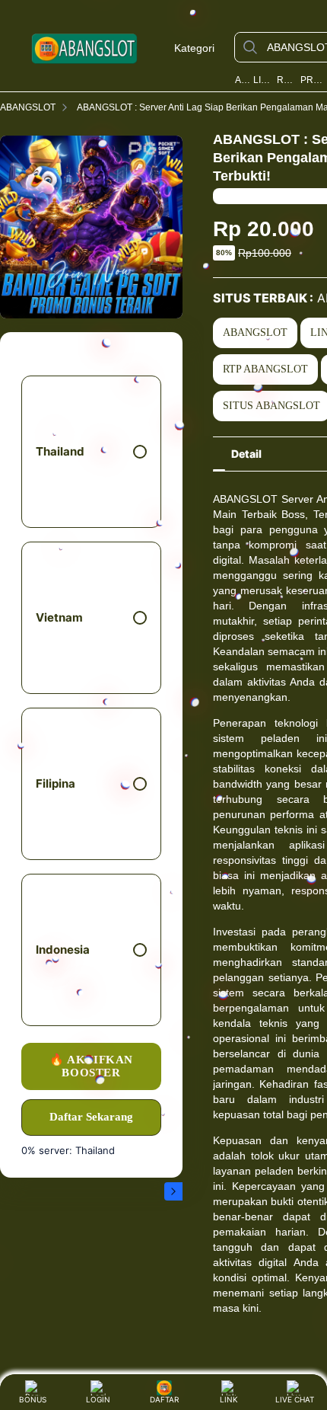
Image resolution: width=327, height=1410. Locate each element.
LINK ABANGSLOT (264, 80)
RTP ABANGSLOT (287, 80)
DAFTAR (161, 1399)
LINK (229, 1399)
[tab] (246, 454)
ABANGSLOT (242, 80)
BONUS (32, 1399)
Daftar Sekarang (91, 1117)
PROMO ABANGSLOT (312, 80)
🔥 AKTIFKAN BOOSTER (91, 1066)
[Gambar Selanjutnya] (173, 1191)
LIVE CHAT (294, 1399)
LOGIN (98, 1399)
